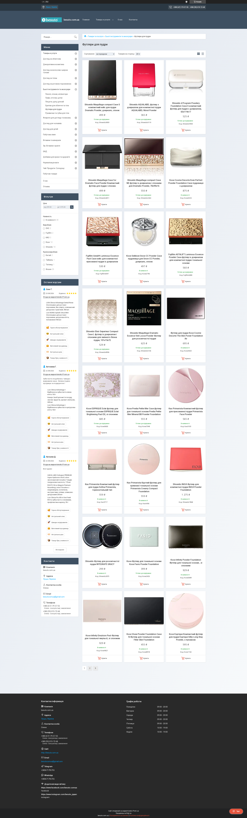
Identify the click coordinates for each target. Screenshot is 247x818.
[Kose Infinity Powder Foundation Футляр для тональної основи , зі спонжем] (186, 537)
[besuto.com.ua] (51, 19)
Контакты (133, 20)
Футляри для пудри (53, 109)
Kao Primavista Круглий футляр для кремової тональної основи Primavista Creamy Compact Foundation (144, 487)
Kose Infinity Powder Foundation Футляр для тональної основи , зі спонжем (186, 563)
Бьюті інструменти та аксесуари (119, 36)
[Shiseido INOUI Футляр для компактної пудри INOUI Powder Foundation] (186, 459)
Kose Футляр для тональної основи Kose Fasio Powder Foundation (144, 562)
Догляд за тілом (50, 78)
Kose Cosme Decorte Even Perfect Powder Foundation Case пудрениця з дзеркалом (185, 183)
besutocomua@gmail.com (54, 597)
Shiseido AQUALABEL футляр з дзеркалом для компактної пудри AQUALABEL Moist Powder (144, 107)
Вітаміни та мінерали (52, 140)
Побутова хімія (49, 135)
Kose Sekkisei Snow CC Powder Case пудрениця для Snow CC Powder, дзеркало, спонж (144, 259)
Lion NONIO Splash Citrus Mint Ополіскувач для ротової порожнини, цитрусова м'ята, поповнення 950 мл (57, 316)
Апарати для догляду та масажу (57, 118)
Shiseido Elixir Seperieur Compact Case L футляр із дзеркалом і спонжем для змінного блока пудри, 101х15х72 (102, 335)
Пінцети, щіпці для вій (54, 102)
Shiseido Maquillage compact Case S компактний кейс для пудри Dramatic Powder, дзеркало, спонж (102, 107)
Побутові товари (50, 174)
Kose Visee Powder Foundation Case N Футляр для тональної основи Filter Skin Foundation (144, 637)
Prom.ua (136, 811)
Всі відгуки (60, 550)
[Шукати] (75, 37)
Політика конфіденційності (139, 815)
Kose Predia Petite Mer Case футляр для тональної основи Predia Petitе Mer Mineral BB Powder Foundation (144, 411)
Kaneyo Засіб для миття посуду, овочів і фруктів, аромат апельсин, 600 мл (61, 399)
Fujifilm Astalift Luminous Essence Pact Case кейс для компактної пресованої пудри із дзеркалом (102, 259)
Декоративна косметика (53, 64)
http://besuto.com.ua (49, 753)
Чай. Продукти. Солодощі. (54, 168)
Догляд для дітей (50, 129)
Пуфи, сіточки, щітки (53, 98)
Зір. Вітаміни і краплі (51, 146)
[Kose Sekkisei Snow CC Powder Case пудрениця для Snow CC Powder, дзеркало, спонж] (144, 231)
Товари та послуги (95, 36)
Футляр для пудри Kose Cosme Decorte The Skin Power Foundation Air (186, 336)
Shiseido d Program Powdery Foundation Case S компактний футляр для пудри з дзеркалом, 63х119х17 (186, 107)
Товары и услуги (103, 20)
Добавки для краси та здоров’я (56, 157)
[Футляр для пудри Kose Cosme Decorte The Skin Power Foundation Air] (186, 308)
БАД (45, 151)
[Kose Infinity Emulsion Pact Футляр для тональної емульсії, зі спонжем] (102, 611)
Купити (104, 130)
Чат (238, 811)
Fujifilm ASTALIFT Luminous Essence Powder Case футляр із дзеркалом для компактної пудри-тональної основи (185, 258)
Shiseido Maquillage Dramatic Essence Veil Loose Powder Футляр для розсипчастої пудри (144, 336)
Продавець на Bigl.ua (123, 813)
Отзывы (46, 186)
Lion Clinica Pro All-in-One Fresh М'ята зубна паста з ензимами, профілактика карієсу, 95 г (59, 500)
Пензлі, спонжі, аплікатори (56, 94)
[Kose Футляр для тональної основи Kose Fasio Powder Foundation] (144, 537)
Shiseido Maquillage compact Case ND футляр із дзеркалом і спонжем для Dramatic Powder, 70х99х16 (144, 183)
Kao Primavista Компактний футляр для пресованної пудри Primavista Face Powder (186, 411)
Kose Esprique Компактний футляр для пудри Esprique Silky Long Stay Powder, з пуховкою (186, 637)
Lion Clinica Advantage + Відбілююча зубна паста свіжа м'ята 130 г (59, 392)
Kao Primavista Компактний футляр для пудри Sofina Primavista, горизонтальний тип (102, 487)
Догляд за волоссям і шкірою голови (55, 71)
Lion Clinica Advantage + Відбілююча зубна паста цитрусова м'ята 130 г (61, 407)
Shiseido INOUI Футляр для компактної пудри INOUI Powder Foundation (186, 487)
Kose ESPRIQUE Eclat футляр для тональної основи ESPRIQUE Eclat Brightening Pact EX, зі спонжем (102, 411)
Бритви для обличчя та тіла (57, 105)
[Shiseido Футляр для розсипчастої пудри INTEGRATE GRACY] (102, 537)
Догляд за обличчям (52, 59)
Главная (86, 20)
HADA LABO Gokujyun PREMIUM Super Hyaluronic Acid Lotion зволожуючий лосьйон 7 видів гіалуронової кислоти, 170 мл (59, 478)
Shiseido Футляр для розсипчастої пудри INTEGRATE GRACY (102, 562)
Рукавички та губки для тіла (57, 113)
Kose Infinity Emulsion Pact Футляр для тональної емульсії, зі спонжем (102, 637)
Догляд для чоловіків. (52, 123)
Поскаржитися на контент (119, 815)
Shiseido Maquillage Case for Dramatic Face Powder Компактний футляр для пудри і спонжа (102, 183)
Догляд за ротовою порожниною (57, 84)
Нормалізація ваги (51, 163)
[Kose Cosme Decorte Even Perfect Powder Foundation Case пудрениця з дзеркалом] (186, 157)
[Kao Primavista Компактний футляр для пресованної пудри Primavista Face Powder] (186, 385)
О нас (120, 20)
